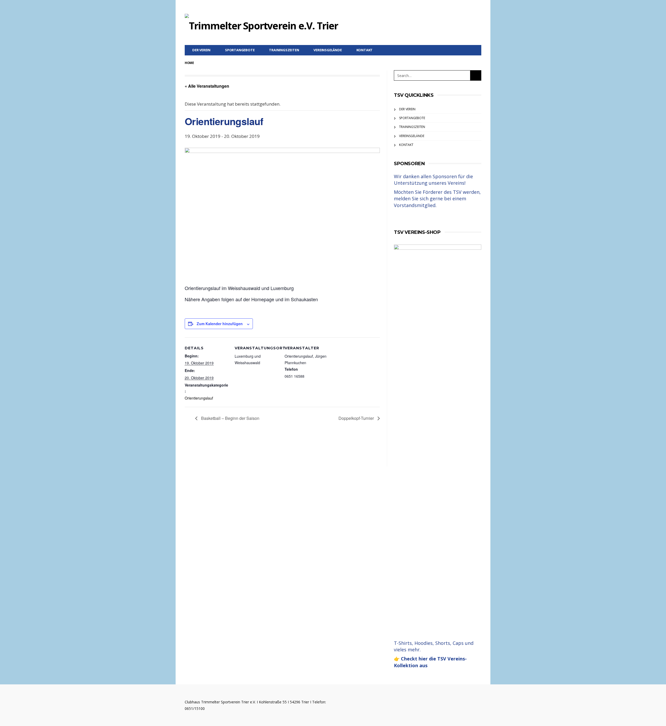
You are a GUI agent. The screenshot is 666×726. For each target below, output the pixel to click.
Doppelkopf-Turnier (356, 418)
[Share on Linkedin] (310, 451)
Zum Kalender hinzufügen (220, 323)
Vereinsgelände (327, 50)
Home (189, 63)
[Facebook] (478, 6)
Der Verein (201, 50)
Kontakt (364, 50)
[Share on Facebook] (253, 451)
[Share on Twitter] (267, 451)
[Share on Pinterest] (296, 451)
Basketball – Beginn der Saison (229, 418)
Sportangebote (239, 50)
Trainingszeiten (284, 50)
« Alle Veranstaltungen (207, 86)
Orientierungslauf (199, 398)
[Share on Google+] (282, 451)
